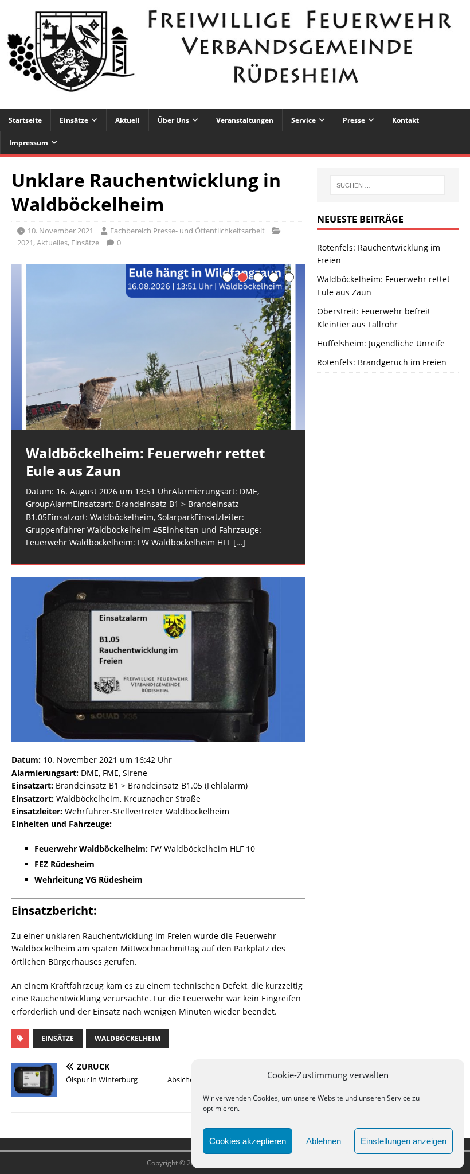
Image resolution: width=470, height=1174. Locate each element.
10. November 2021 (60, 230)
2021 (25, 242)
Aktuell (127, 120)
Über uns (173, 120)
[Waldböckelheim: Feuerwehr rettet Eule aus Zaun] (158, 347)
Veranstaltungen (244, 120)
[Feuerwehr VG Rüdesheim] (235, 101)
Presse (354, 120)
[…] (239, 542)
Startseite (25, 120)
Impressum (28, 142)
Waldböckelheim (127, 1038)
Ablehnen (323, 1141)
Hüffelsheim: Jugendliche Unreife (381, 343)
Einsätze (74, 120)
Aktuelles (52, 242)
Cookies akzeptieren (247, 1141)
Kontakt (405, 120)
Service (303, 120)
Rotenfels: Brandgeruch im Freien (381, 362)
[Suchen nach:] (387, 185)
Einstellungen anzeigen (403, 1141)
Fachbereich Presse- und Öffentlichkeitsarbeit (187, 230)
